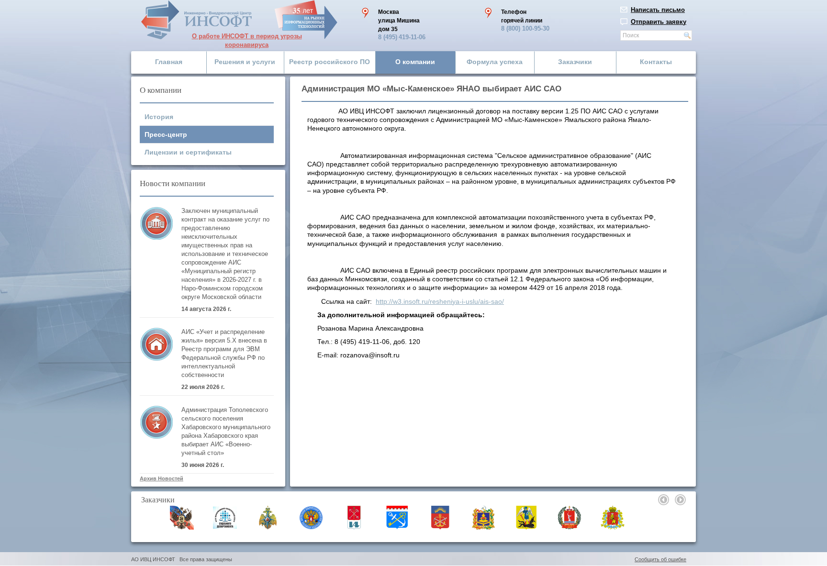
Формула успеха (495, 62)
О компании (415, 62)
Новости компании (172, 183)
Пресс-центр (166, 134)
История (159, 117)
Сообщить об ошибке (660, 559)
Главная (168, 62)
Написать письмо (658, 9)
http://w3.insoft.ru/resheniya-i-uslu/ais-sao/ (440, 301)
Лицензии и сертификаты (188, 152)
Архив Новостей (161, 478)
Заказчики (575, 62)
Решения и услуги (244, 62)
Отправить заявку (658, 21)
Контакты (656, 62)
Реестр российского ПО (329, 62)
